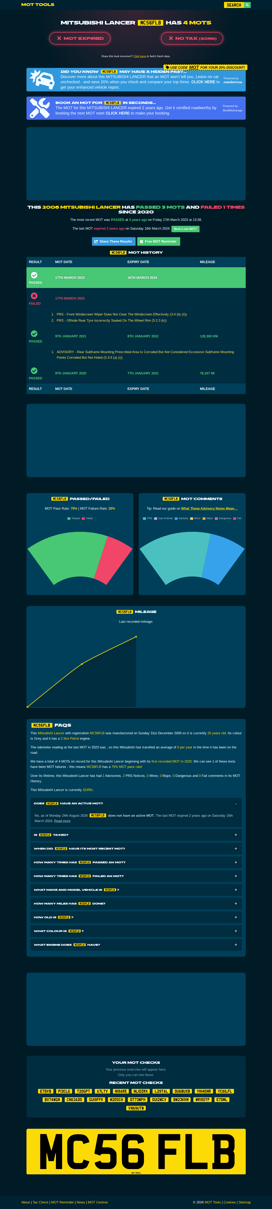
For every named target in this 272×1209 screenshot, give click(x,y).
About (25, 1202)
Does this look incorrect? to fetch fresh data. (136, 56)
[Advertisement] (136, 164)
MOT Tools (37, 5)
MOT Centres (98, 1202)
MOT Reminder (62, 1202)
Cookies (230, 1202)
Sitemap (245, 1202)
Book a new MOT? (185, 228)
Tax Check (40, 1202)
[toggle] (235, 803)
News (81, 1202)
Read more (62, 821)
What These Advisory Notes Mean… (209, 508)
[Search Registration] (247, 5)
